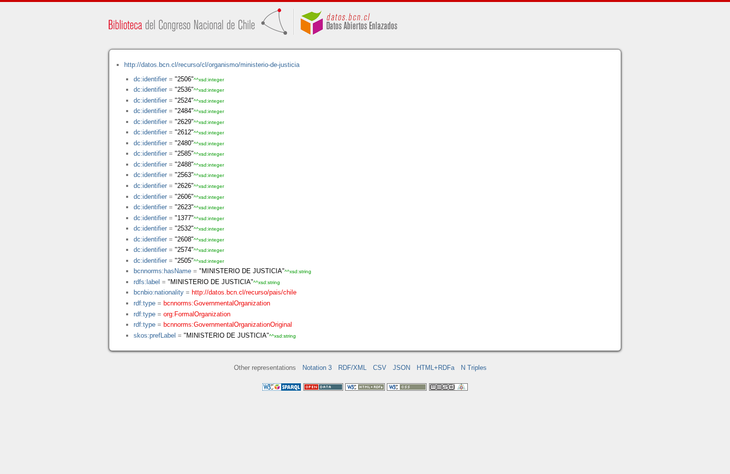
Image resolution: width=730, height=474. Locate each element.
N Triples (474, 367)
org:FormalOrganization (196, 314)
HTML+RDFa (435, 367)
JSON (401, 367)
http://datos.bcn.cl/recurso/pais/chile (244, 292)
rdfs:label (147, 282)
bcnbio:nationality (159, 292)
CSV (379, 367)
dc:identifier (150, 79)
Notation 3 (317, 367)
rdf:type (144, 303)
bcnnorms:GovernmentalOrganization (216, 303)
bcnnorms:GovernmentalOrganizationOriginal (227, 324)
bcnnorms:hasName (162, 271)
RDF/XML (352, 367)
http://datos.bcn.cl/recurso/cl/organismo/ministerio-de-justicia (211, 64)
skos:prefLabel (155, 335)
